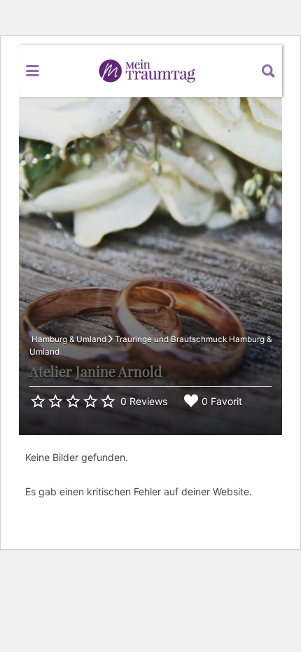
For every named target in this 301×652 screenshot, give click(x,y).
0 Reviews (143, 401)
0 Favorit (222, 401)
